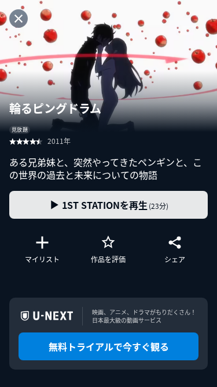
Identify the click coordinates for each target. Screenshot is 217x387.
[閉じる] (18, 18)
